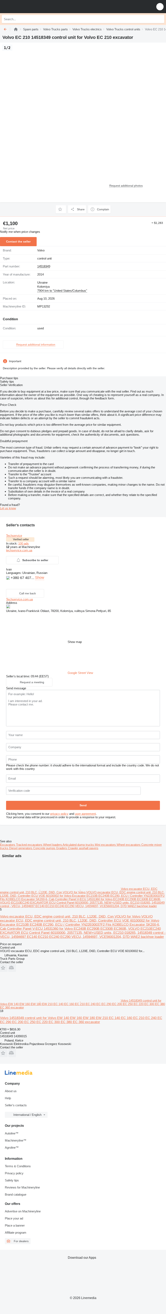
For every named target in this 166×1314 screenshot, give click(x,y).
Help (8, 1098)
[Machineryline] (15, 29)
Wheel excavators (129, 844)
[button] (160, 6)
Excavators (8, 844)
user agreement (85, 813)
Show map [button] (75, 642)
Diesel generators (21, 848)
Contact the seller (18, 241)
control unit (44, 258)
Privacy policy (14, 1173)
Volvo (41, 250)
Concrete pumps (44, 848)
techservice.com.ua (19, 550)
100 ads (23, 543)
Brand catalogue (15, 1194)
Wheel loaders (53, 844)
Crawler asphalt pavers (83, 848)
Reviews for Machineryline (22, 1187)
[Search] (160, 19)
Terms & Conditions (18, 1166)
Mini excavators (106, 844)
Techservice (14, 535)
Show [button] (39, 578)
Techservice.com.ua (19, 599)
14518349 (43, 266)
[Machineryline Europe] (28, 6)
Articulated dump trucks (79, 844)
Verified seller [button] (21, 539)
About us (11, 1091)
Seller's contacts (16, 1105)
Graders (62, 848)
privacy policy (59, 813)
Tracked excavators (29, 844)
